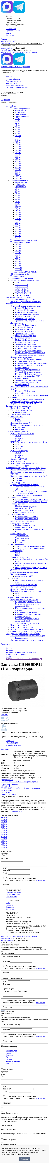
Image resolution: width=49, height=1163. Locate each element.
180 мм (18, 144)
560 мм (18, 165)
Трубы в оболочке (22, 117)
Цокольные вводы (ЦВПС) (17, 431)
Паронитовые (20, 427)
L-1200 (18, 421)
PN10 (17, 553)
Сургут (9, 1057)
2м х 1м (18, 436)
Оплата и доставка (13, 81)
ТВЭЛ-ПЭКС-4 (21, 287)
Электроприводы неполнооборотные (30, 546)
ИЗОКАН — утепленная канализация (25, 302)
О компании (11, 29)
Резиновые (19, 429)
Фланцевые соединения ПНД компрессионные (27, 384)
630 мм (18, 168)
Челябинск (10, 1064)
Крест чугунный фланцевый (22, 521)
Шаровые (19, 542)
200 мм (18, 146)
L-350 (17, 419)
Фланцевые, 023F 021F (24, 512)
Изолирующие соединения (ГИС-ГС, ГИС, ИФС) (26, 468)
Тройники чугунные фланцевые (23, 585)
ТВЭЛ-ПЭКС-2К (22, 291)
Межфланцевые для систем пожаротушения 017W (26, 507)
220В (17, 593)
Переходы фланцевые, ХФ (21, 423)
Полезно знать (11, 897)
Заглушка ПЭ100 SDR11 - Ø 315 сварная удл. (24, 659)
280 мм (18, 153)
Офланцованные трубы (19, 274)
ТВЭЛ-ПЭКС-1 (21, 282)
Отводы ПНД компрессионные (28, 372)
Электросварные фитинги (21, 338)
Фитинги (9, 304)
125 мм (18, 138)
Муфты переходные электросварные (30, 353)
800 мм (18, 172)
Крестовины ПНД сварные (26, 312)
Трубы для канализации (20, 242)
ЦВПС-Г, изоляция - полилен (22, 434)
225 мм (18, 148)
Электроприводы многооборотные (29, 549)
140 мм (18, 140)
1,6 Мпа (18, 480)
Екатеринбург (6, 43)
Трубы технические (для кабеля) (23, 240)
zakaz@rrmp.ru (7, 50)
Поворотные (20, 540)
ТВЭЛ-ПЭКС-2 (21, 285)
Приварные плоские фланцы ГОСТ (29, 400)
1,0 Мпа (18, 478)
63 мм (17, 129)
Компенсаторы (16, 551)
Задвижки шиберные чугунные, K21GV (31, 500)
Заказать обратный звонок (27, 52)
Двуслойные (20, 112)
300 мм (18, 253)
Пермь (8, 1053)
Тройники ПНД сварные (25, 319)
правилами (40, 880)
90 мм (17, 134)
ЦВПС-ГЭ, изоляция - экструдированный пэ (28, 442)
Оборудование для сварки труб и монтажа (23, 634)
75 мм (17, 131)
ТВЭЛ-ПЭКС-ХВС (23, 295)
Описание (10, 741)
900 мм (18, 174)
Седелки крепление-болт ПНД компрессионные (27, 377)
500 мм (18, 163)
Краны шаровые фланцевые (26, 519)
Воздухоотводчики (18, 574)
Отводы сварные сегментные (27, 314)
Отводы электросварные (25, 342)
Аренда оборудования (15, 85)
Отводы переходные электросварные (30, 355)
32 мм (17, 123)
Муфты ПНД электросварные (27, 340)
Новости (9, 905)
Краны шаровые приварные (26, 517)
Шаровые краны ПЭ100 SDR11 (23, 404)
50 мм (17, 127)
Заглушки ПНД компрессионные (28, 359)
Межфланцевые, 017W (24, 510)
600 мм (18, 261)
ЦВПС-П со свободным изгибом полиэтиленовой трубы (23, 464)
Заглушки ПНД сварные (25, 310)
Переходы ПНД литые (24, 331)
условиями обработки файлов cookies (15, 1154)
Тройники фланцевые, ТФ (21, 410)
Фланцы (13, 397)
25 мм (17, 121)
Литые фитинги (16, 323)
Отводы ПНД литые (23, 329)
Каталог (4, 39)
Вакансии (10, 907)
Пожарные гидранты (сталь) (21, 625)
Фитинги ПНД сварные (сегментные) (25, 306)
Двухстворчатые (22, 536)
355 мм (18, 157)
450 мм (18, 161)
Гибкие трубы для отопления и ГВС (25, 280)
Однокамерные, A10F (24, 576)
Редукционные (21, 412)
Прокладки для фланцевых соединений (26, 425)
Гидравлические (21, 638)
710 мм (18, 170)
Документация (12, 743)
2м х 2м (18, 448)
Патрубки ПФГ (16, 417)
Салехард (9, 1055)
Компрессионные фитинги (21, 357)
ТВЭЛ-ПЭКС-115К (23, 293)
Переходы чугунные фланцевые (23, 587)
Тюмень (9, 1059)
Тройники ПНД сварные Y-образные (30, 321)
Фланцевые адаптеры (19, 557)
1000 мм (18, 176)
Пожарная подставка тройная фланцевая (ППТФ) (27, 620)
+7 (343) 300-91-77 (8, 41)
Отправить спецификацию (19, 67)
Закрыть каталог (7, 644)
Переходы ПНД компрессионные (28, 374)
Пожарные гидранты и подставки (19, 597)
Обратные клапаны (18, 534)
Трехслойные (20, 114)
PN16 (17, 555)
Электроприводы (17, 544)
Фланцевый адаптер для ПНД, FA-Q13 (31, 568)
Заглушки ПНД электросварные (28, 346)
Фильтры (14, 578)
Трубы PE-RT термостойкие (21, 278)
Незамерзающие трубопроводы (18, 297)
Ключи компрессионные (25, 361)
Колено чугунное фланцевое (22, 589)
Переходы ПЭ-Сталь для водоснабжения (25, 392)
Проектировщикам (13, 31)
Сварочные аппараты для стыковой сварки (27, 636)
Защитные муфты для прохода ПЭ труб (26, 402)
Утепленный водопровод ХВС (22, 300)
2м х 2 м (18, 440)
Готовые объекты (13, 79)
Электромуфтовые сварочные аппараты (26, 640)
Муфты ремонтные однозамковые (24, 572)
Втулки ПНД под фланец (25, 325)
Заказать (4, 715)
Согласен (24, 1159)
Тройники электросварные (26, 344)
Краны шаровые (17, 514)
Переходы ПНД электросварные (28, 351)
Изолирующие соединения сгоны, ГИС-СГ (27, 470)
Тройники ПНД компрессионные (28, 380)
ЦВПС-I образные (17, 461)
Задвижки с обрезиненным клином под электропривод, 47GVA (31, 492)
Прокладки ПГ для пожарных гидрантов (27, 629)
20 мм (17, 119)
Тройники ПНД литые (24, 334)
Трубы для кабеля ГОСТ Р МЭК (23, 272)
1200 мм (18, 178)
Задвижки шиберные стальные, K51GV (31, 502)
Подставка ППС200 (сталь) (26, 612)
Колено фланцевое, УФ (19, 408)
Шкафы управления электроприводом (26, 591)
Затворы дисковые (17, 504)
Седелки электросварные (25, 348)
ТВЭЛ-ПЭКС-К (21, 289)
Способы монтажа (13, 745)
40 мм (17, 125)
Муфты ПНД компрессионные (27, 370)
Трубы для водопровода (20, 108)
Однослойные (21, 110)
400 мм (18, 159)
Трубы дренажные (17, 276)
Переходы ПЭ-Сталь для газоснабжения (31, 395)
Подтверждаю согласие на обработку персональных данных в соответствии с (24, 879)
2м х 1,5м (19, 438)
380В (17, 595)
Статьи (8, 33)
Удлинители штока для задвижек (28, 495)
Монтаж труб (11, 83)
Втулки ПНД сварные (24, 308)
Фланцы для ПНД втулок (25, 336)
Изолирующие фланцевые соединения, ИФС (28, 476)
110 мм (18, 136)
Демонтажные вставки (19, 570)
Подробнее (5, 100)
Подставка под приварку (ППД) (28, 602)
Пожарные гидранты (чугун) (22, 627)
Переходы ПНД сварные (25, 317)
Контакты (10, 35)
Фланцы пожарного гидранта (27, 623)
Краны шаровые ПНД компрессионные (31, 363)
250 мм (18, 151)
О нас (8, 903)
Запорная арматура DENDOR (18, 483)
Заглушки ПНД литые (24, 327)
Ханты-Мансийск (13, 1061)
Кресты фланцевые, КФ (20, 414)
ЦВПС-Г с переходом (19, 451)
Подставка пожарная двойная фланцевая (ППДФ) (27, 605)
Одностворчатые (22, 538)
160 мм (18, 142)
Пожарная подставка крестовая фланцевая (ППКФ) (28, 615)
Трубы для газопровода (19, 180)
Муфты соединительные (20, 523)
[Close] (2, 951)
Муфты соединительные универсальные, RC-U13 (25, 526)
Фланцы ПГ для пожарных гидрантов (25, 632)
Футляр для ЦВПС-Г (18, 459)
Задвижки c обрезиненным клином (24, 485)
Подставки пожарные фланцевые (24, 600)
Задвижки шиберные (18, 497)
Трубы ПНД (11, 106)
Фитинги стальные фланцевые (18, 406)
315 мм (18, 155)
